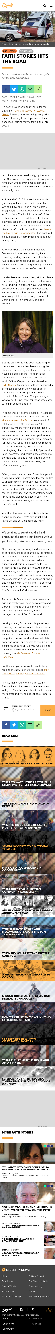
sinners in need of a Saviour (17, 420)
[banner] (7, 5)
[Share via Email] (30, 89)
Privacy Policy (35, 1318)
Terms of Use (35, 1324)
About (5, 1318)
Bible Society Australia (39, 1296)
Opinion (32, 1291)
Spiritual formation (37, 1276)
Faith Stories (9, 51)
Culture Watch (9, 1286)
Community (8, 1328)
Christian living (35, 1286)
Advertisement (43, 168)
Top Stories (7, 1281)
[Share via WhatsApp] (22, 89)
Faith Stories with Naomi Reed (21, 97)
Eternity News (18, 1269)
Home (5, 1276)
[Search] (44, 5)
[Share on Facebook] (6, 89)
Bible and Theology (11, 1296)
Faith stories (26, 51)
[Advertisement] (27, 151)
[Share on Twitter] (14, 89)
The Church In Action (39, 1281)
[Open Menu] (51, 5)
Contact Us (8, 1323)
